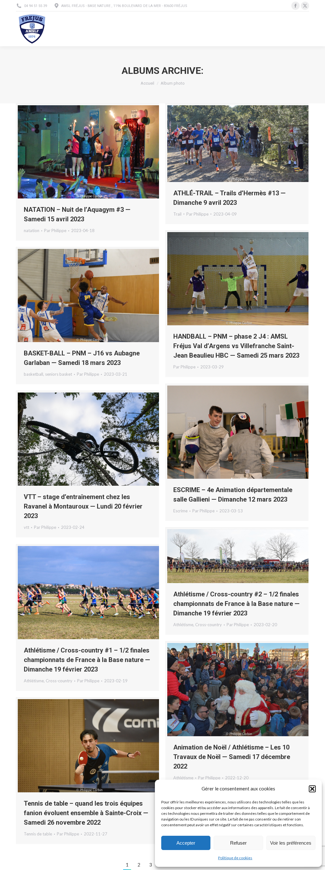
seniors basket (58, 374)
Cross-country (208, 624)
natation (31, 230)
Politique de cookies (235, 857)
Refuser (238, 843)
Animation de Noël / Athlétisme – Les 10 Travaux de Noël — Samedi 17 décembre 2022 (231, 756)
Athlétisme (183, 624)
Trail (177, 214)
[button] (312, 789)
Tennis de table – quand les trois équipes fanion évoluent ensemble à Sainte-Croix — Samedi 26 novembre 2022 (86, 813)
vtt (26, 527)
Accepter (185, 843)
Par (55, 230)
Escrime (180, 510)
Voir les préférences (290, 843)
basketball (33, 374)
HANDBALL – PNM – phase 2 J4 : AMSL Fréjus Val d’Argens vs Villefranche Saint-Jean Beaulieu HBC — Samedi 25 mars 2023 (236, 346)
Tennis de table (38, 833)
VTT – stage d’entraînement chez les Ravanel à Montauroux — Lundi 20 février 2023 (83, 506)
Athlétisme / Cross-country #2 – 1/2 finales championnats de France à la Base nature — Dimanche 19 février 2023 (236, 603)
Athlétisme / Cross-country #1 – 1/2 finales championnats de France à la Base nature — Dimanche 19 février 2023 (87, 659)
